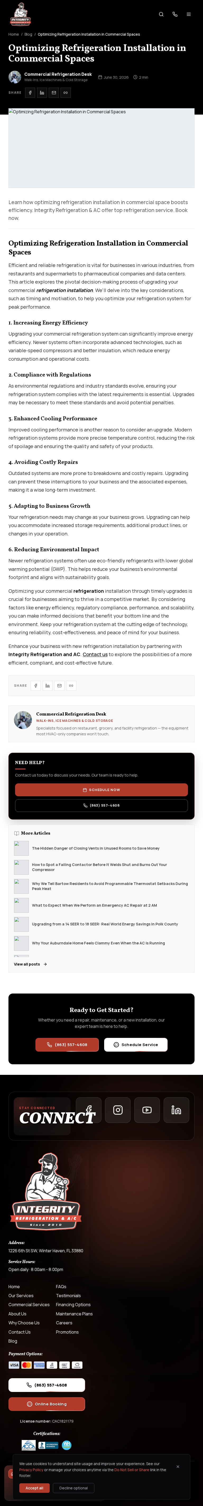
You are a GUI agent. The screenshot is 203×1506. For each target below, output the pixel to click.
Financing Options (73, 1304)
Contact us (95, 654)
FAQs (61, 1286)
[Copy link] (66, 93)
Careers (64, 1323)
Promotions (67, 1332)
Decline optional (73, 1487)
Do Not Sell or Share (131, 1469)
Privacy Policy (31, 1469)
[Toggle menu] (189, 14)
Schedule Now (104, 789)
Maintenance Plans (74, 1314)
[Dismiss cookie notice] (178, 1466)
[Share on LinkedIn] (42, 93)
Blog (28, 34)
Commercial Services (29, 1304)
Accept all (34, 1487)
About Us (17, 1314)
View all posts (27, 964)
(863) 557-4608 (105, 805)
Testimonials (68, 1295)
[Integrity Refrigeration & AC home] (20, 14)
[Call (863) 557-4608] (175, 14)
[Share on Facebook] (30, 93)
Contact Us (19, 1332)
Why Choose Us (24, 1323)
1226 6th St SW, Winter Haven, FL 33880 (45, 1251)
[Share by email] (54, 93)
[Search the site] (161, 14)
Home (13, 34)
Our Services (21, 1295)
